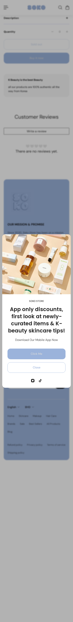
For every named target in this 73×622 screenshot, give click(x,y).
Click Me (36, 354)
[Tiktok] (40, 380)
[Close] (65, 240)
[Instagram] (33, 380)
